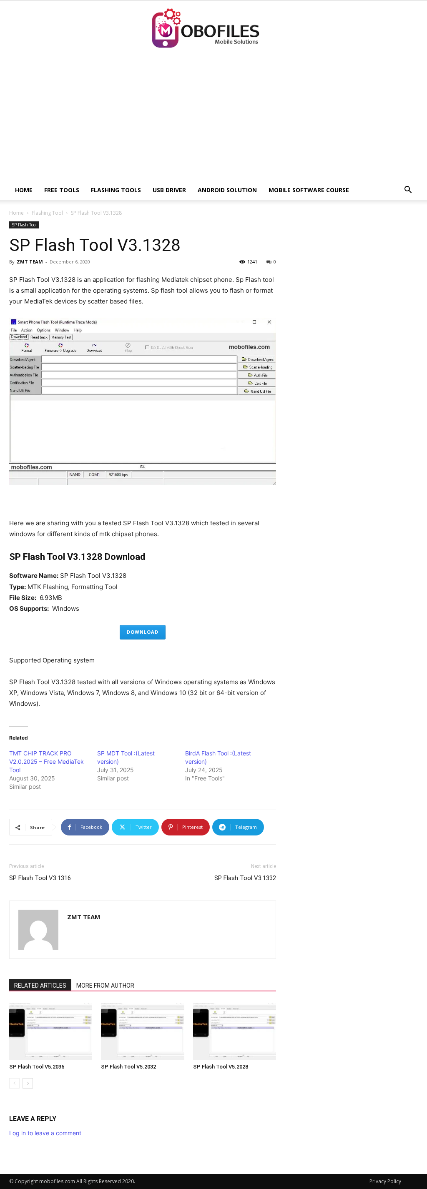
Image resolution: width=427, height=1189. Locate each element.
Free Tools (61, 190)
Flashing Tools (116, 190)
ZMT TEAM (30, 261)
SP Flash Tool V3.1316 (40, 878)
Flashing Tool (47, 212)
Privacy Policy (385, 1181)
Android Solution (227, 190)
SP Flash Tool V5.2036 (36, 1067)
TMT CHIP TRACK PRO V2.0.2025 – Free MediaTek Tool (46, 761)
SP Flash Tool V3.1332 (245, 878)
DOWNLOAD (143, 632)
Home (24, 190)
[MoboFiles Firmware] (213, 28)
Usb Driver (169, 190)
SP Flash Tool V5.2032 (128, 1067)
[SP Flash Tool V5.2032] (142, 1031)
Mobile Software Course (309, 190)
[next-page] (28, 1083)
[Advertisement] (213, 117)
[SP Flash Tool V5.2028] (234, 1031)
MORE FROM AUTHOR (105, 985)
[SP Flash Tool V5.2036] (50, 1031)
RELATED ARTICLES (40, 985)
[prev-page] (14, 1083)
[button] (408, 191)
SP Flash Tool (24, 225)
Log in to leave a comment (45, 1132)
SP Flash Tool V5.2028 (220, 1067)
